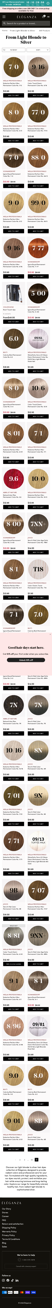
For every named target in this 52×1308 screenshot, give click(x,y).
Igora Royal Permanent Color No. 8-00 (12, 541)
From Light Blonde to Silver (22, 30)
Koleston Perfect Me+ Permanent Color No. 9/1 (12, 998)
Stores (5, 1212)
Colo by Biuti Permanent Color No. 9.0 (12, 1093)
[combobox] (28, 23)
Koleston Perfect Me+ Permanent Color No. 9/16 (12, 265)
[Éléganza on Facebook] (8, 1280)
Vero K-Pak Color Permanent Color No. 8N (37, 768)
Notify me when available (13, 964)
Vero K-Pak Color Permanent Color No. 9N (37, 813)
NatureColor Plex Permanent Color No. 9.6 (12, 496)
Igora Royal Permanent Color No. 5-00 (36, 311)
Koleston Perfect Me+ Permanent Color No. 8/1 (12, 587)
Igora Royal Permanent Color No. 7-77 (36, 265)
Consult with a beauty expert (26, 1266)
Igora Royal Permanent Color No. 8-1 (36, 998)
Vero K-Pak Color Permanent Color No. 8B (37, 1138)
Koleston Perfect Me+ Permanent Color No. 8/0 (12, 130)
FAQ (4, 1220)
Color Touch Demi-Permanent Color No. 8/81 (13, 953)
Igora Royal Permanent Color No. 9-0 (12, 677)
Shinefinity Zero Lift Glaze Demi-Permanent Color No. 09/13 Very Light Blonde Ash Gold (38, 860)
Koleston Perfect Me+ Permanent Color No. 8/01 (13, 451)
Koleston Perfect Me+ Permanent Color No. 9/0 (12, 220)
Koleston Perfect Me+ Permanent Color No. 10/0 (37, 496)
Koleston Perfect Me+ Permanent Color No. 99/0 (37, 220)
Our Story (6, 1208)
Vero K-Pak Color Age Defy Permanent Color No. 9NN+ (38, 953)
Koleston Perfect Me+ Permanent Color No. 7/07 (37, 908)
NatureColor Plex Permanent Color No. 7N (12, 722)
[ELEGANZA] (26, 16)
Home (5, 30)
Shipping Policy (9, 1227)
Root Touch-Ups (9, 310)
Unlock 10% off (26, 660)
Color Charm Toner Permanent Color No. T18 (37, 587)
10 (32, 1159)
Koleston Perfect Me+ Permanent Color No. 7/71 (12, 858)
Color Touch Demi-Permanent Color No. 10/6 (37, 405)
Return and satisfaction (12, 1223)
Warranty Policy (9, 1231)
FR (48, 16)
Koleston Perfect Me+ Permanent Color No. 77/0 (37, 130)
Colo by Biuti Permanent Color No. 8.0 (37, 1093)
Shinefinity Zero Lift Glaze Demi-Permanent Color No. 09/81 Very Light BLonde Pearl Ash (38, 1045)
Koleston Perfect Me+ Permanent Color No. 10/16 (13, 768)
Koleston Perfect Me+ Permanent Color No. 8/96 (13, 1043)
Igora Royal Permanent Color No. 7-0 (12, 175)
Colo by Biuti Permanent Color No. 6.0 (12, 356)
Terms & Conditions (11, 1239)
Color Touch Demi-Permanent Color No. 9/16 (37, 84)
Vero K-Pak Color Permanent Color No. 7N (37, 722)
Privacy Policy (8, 1235)
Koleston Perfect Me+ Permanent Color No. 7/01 (12, 813)
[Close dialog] (50, 634)
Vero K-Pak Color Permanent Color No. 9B (12, 908)
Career (5, 1216)
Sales (4, 1246)
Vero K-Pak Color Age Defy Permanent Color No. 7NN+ (38, 541)
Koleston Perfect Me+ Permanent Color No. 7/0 (12, 84)
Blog (4, 1242)
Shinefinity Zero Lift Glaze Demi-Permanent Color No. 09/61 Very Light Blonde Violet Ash (38, 358)
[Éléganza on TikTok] (12, 1280)
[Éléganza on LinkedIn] (17, 1280)
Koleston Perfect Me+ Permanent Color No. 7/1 (37, 451)
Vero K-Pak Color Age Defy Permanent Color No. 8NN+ (38, 677)
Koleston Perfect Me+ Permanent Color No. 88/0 (38, 175)
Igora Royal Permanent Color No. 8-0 (12, 405)
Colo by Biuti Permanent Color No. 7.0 (37, 632)
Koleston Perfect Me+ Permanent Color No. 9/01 (12, 1138)
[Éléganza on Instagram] (3, 1280)
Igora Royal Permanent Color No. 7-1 (12, 632)
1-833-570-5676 (28, 1260)
